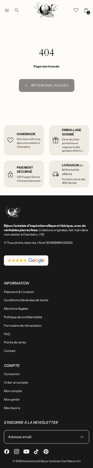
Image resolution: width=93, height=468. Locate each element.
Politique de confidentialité (23, 317)
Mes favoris (12, 408)
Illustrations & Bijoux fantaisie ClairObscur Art (51, 461)
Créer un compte (16, 382)
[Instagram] (16, 451)
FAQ (7, 334)
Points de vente (15, 342)
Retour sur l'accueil (50, 85)
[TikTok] (36, 451)
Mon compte (13, 391)
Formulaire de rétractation (23, 325)
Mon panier (12, 399)
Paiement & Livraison (19, 292)
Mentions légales (16, 308)
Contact (10, 351)
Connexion (12, 374)
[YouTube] (26, 451)
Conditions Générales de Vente (26, 300)
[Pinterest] (46, 451)
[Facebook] (7, 451)
